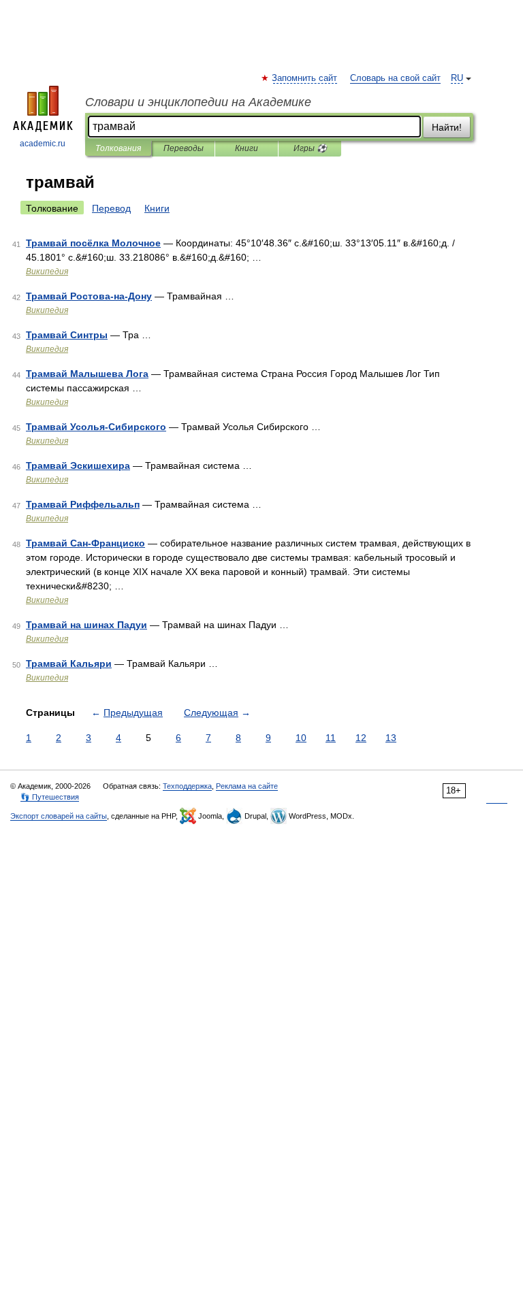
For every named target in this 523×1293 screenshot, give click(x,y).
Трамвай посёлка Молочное (93, 243)
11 (331, 737)
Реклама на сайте (247, 786)
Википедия (47, 271)
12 (360, 737)
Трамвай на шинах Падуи (86, 624)
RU (457, 78)
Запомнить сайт (305, 78)
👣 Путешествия (49, 797)
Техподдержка (187, 786)
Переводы (183, 148)
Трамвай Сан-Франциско (85, 543)
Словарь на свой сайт (395, 78)
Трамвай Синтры (67, 334)
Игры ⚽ (310, 148)
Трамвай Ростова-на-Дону (89, 296)
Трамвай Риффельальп (83, 504)
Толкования (118, 148)
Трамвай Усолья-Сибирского (96, 426)
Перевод (111, 208)
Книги (246, 148)
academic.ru (42, 143)
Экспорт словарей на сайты (58, 816)
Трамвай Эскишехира (78, 465)
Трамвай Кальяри (69, 663)
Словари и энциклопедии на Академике (198, 102)
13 (390, 737)
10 (301, 737)
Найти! (447, 127)
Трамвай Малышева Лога (87, 373)
